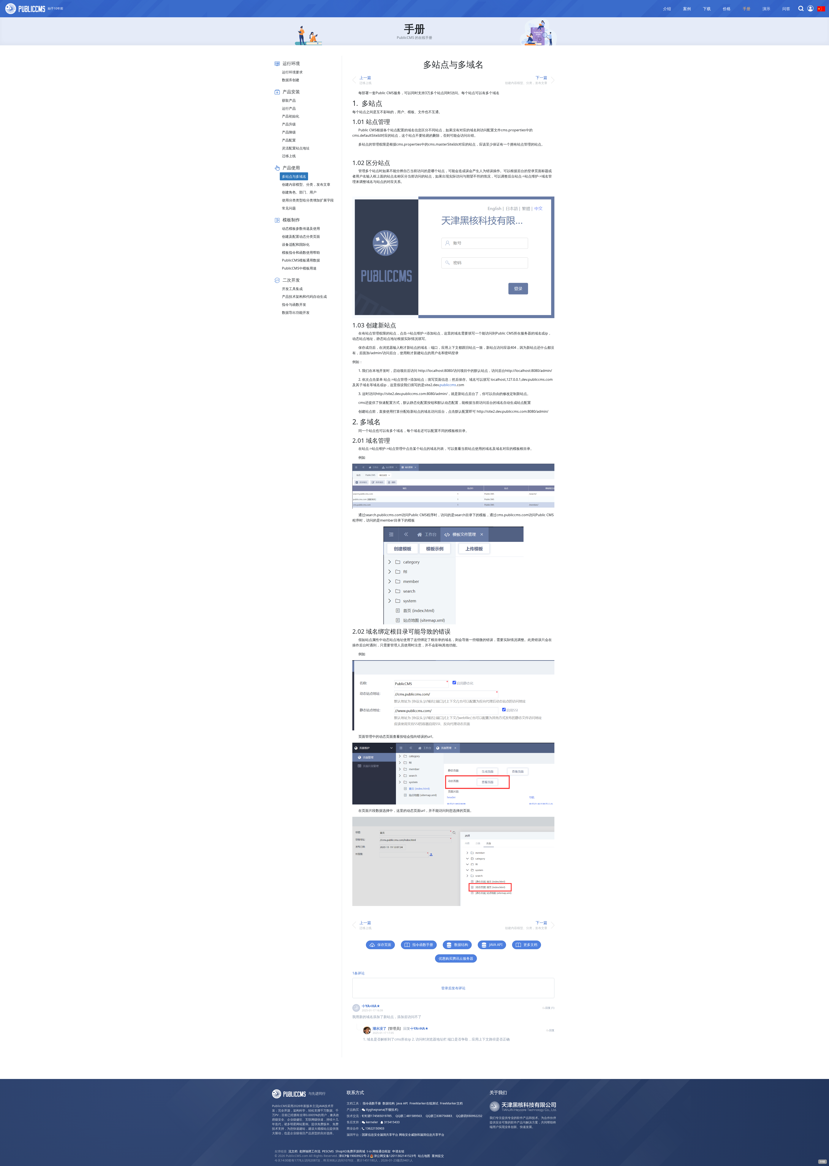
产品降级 (289, 132)
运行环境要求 (292, 72)
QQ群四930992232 (469, 1116)
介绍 (667, 8)
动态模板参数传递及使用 (301, 228)
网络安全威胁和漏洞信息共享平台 (421, 1135)
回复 (551, 1030)
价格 (727, 8)
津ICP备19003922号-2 (354, 1156)
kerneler (372, 1122)
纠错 (822, 1161)
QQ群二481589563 (409, 1116)
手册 (746, 8)
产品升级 (289, 124)
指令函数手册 (422, 944)
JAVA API (495, 944)
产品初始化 (290, 116)
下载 (707, 8)
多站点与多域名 (294, 176)
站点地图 (424, 1156)
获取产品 (289, 100)
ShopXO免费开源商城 (350, 1151)
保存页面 (384, 944)
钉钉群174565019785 (377, 1116)
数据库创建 (290, 80)
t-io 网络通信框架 (379, 1151)
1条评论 (358, 973)
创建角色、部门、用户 (299, 192)
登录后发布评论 (453, 988)
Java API (402, 1103)
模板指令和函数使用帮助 (301, 252)
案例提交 (438, 1156)
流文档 (292, 1151)
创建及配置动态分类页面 (301, 236)
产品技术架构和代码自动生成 (304, 296)
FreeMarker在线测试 (424, 1103)
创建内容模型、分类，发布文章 (306, 184)
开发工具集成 (292, 288)
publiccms (448, 384)
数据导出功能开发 (296, 312)
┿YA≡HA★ (371, 1006)
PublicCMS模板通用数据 (301, 260)
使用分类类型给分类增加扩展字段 (308, 200)
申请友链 (398, 1151)
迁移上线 (289, 156)
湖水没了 (379, 1028)
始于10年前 (55, 8)
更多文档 (530, 944)
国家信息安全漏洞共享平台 (380, 1135)
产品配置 (289, 140)
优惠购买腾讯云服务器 (456, 958)
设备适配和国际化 (296, 244)
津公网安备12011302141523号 (394, 1156)
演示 (766, 8)
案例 (687, 8)
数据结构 (460, 944)
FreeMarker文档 (451, 1103)
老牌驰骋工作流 (309, 1151)
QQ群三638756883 (439, 1116)
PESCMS (328, 1151)
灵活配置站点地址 (296, 148)
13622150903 (374, 1128)
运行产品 (289, 108)
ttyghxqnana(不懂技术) (381, 1109)
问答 (786, 8)
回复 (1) (549, 1008)
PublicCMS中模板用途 (299, 268)
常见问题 (289, 208)
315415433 (391, 1122)
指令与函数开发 (294, 304)
